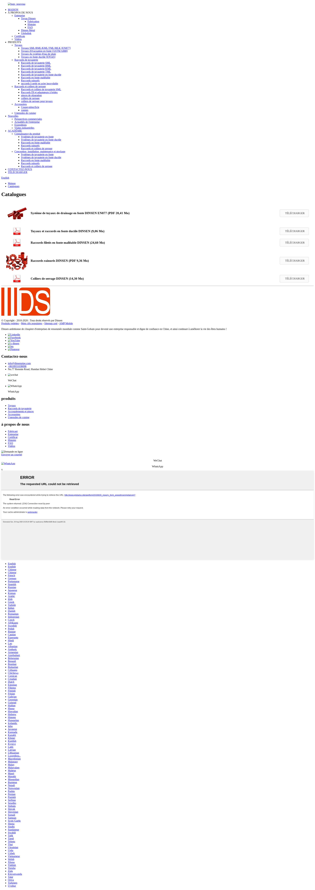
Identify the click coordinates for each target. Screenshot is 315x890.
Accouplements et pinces (21, 411)
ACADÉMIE (15, 130)
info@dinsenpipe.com (19, 363)
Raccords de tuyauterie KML (36, 68)
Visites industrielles (24, 127)
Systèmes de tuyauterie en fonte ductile (41, 139)
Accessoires (20, 104)
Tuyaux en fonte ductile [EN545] (38, 57)
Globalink (26, 33)
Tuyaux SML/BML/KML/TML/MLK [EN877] (46, 48)
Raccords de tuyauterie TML (36, 71)
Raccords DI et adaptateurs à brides (39, 92)
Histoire (32, 24)
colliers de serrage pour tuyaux (37, 101)
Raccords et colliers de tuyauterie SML (41, 89)
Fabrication (33, 21)
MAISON (13, 9)
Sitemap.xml (50, 323)
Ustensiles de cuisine (25, 113)
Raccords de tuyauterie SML (36, 62)
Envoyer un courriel (11, 454)
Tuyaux (18, 45)
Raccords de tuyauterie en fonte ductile (41, 74)
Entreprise (19, 15)
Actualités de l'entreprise (27, 122)
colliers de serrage (30, 98)
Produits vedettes (10, 323)
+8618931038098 (17, 366)
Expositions (20, 124)
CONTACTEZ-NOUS (20, 169)
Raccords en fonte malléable (35, 77)
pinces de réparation (31, 95)
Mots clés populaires (31, 323)
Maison (12, 183)
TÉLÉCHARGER (17, 172)
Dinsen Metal (28, 30)
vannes (24, 110)
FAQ (30, 27)
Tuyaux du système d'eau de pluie (38, 54)
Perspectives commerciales (28, 119)
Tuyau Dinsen (28, 18)
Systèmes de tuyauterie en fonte (37, 136)
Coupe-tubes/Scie (30, 107)
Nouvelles (13, 116)
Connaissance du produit (27, 133)
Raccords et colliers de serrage (30, 86)
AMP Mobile (66, 323)
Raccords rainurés (30, 80)
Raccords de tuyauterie (26, 59)
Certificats (19, 36)
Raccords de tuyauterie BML (36, 65)
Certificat (12, 437)
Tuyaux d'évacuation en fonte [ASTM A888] (44, 51)
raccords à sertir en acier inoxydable (39, 83)
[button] (294, 213)
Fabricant (13, 431)
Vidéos (18, 39)
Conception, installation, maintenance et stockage (39, 151)
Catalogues (13, 186)
